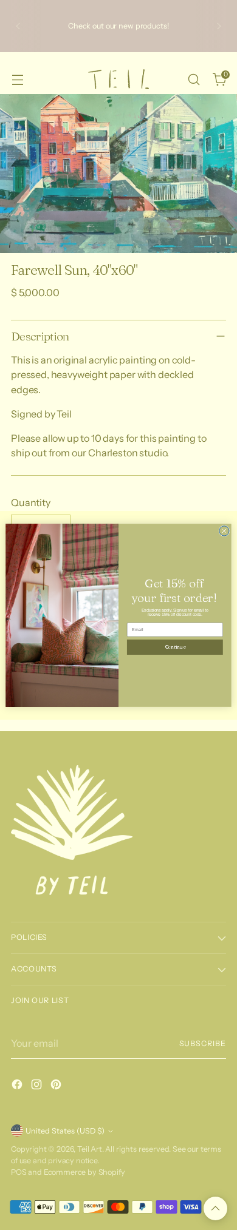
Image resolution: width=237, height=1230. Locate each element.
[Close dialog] (224, 530)
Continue (175, 646)
